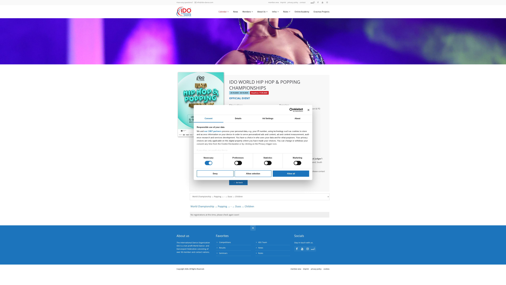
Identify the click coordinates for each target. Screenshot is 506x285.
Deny (215, 173)
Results (222, 247)
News (260, 247)
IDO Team (262, 242)
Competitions (225, 242)
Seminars (223, 253)
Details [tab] (238, 118)
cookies (326, 269)
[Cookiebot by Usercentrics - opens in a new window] (291, 110)
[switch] (238, 163)
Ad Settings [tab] (267, 118)
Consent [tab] (209, 118)
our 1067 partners (213, 131)
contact (303, 2)
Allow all (291, 173)
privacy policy (293, 2)
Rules (260, 253)
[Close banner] (308, 110)
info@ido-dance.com (205, 2)
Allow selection (253, 173)
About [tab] (297, 118)
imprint (283, 2)
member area (273, 2)
